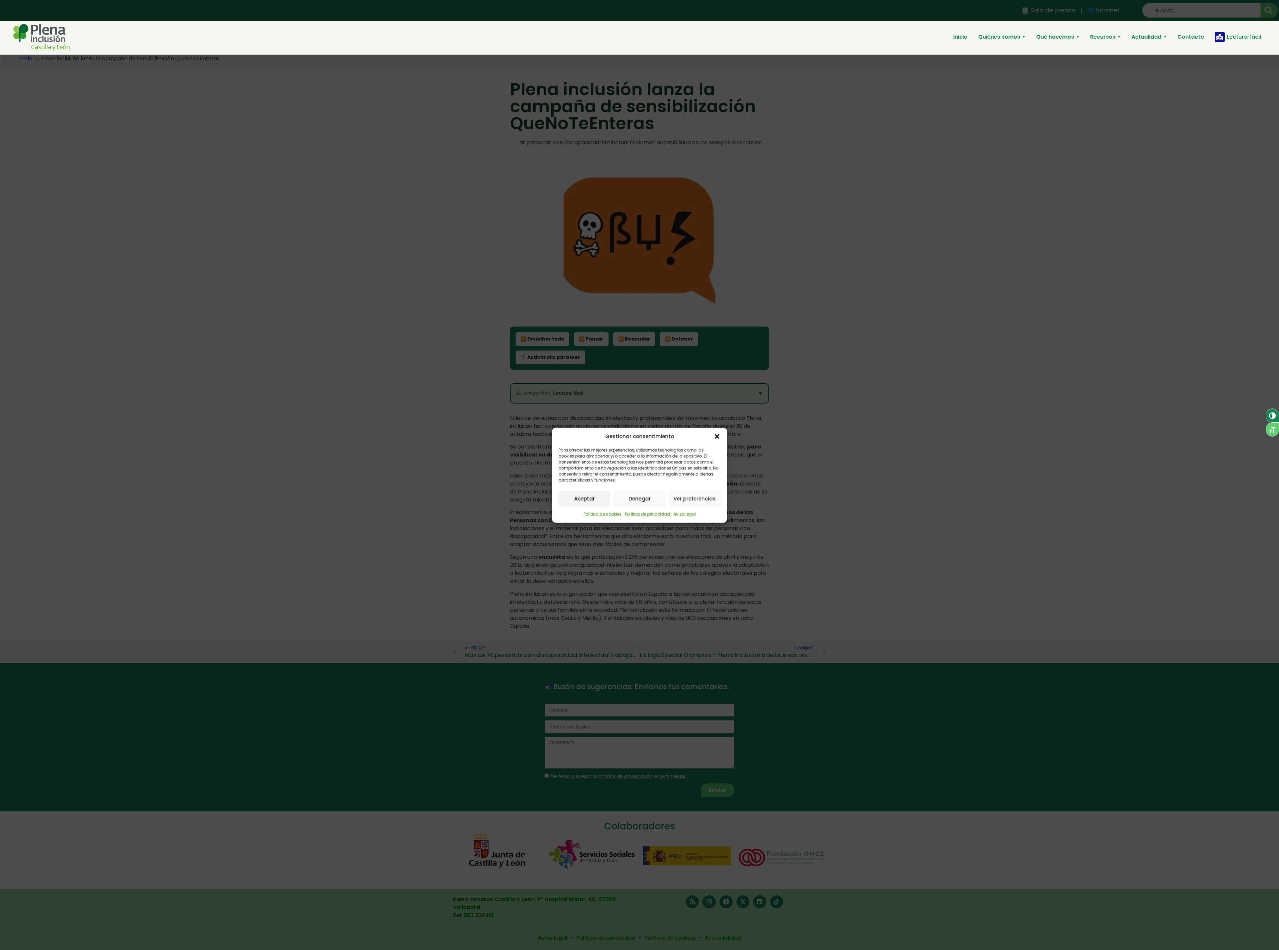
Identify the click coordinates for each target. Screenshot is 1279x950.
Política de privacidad (647, 513)
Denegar (640, 498)
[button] (717, 436)
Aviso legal (684, 513)
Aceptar (584, 498)
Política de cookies (603, 513)
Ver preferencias (694, 498)
